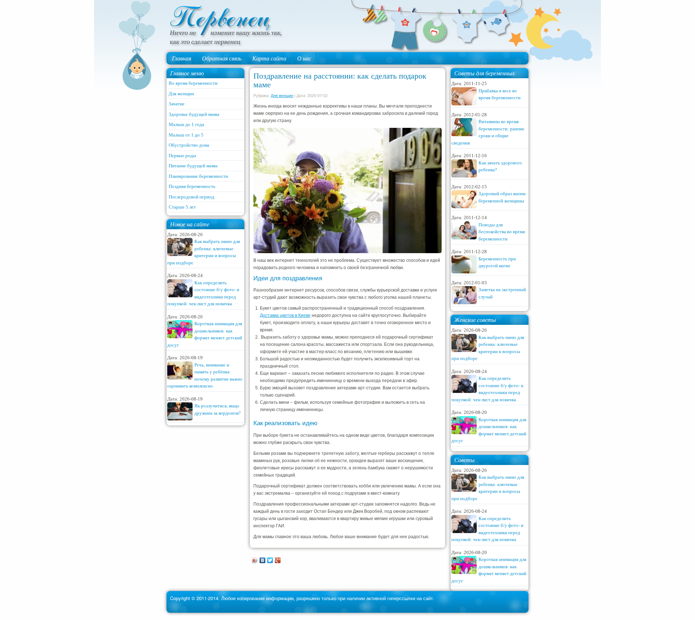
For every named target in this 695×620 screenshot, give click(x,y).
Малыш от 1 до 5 (186, 135)
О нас (304, 58)
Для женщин (181, 93)
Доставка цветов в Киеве (285, 315)
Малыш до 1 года (186, 124)
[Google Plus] (278, 560)
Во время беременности (193, 83)
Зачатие (177, 103)
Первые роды (182, 155)
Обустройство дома (189, 145)
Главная (181, 58)
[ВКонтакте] (262, 560)
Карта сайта (269, 58)
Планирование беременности (198, 176)
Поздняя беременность (192, 186)
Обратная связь (221, 58)
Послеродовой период (191, 197)
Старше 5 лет (182, 207)
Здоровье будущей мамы (194, 114)
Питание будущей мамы (193, 165)
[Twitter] (270, 560)
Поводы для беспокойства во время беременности (502, 232)
